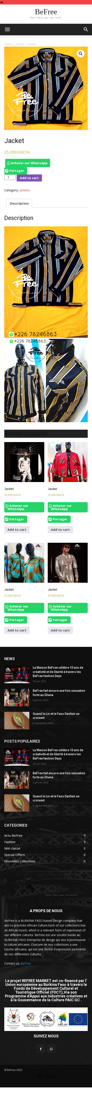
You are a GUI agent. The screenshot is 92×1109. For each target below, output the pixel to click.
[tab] (19, 203)
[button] (86, 29)
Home (8, 44)
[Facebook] (41, 1049)
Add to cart (29, 178)
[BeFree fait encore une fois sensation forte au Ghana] (16, 697)
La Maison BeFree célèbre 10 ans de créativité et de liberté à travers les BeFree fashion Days (58, 672)
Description (19, 203)
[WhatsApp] (51, 1049)
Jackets (20, 44)
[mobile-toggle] (7, 29)
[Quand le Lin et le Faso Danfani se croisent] (16, 720)
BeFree (26, 963)
